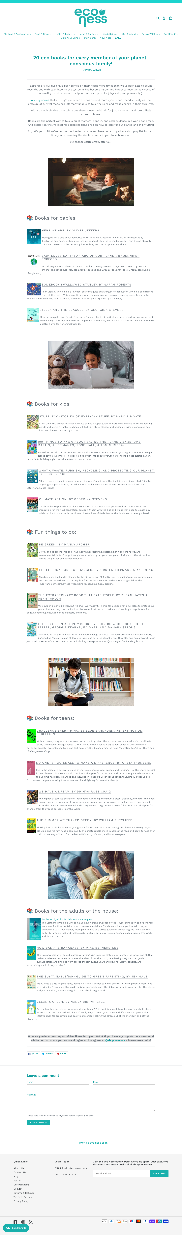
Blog (16, 1176)
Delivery (18, 1188)
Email (96, 1082)
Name (30, 1082)
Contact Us (20, 1172)
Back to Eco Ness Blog (93, 1143)
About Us (19, 1168)
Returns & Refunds (24, 1193)
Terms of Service (23, 1197)
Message (31, 1094)
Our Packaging (21, 1184)
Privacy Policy (21, 1201)
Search (17, 1180)
